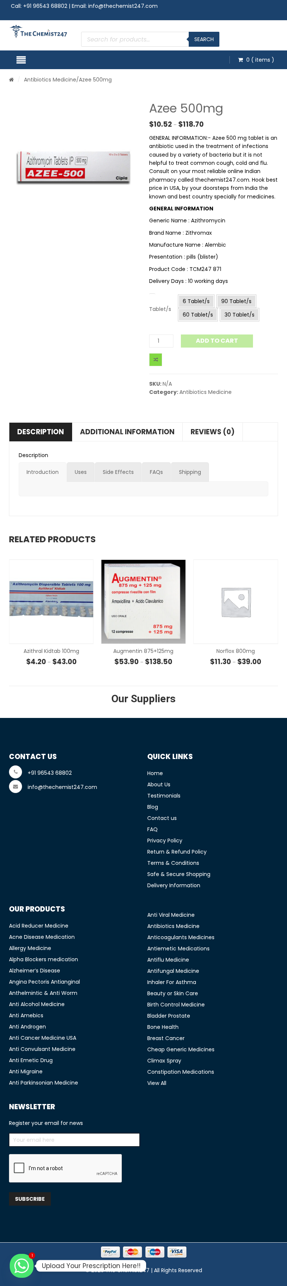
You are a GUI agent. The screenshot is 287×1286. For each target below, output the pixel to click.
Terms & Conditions (173, 863)
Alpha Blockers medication (43, 959)
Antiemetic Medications (178, 948)
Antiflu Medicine (168, 959)
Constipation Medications (180, 1072)
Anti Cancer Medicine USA (42, 1038)
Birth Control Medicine (176, 1004)
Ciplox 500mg (236, 651)
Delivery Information (173, 885)
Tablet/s (160, 309)
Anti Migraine (26, 1071)
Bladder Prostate (168, 1016)
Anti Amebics (26, 1015)
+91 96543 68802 (45, 6)
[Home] (11, 79)
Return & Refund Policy (177, 851)
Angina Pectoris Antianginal (44, 982)
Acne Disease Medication (42, 937)
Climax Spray (164, 1060)
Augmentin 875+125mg (51, 651)
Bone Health (163, 1027)
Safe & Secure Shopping (178, 874)
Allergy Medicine (30, 948)
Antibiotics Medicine (50, 79)
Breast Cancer (166, 1038)
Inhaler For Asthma (171, 982)
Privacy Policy (164, 840)
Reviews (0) (213, 432)
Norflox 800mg (143, 651)
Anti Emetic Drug (31, 1060)
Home (155, 773)
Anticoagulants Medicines (181, 937)
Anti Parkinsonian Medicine (43, 1082)
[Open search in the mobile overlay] (150, 39)
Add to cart (217, 340)
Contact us (162, 818)
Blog (152, 807)
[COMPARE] (155, 359)
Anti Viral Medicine (171, 915)
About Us (158, 784)
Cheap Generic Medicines (181, 1049)
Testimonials (163, 795)
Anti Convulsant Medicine (42, 1049)
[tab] (43, 472)
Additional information (127, 432)
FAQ (152, 829)
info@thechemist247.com (123, 6)
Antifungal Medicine (173, 971)
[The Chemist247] (38, 31)
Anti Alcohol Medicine (37, 1004)
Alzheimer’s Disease (34, 970)
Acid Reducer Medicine (38, 925)
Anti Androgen (27, 1026)
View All (156, 1083)
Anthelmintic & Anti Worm (43, 993)
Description (40, 432)
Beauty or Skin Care (172, 993)
